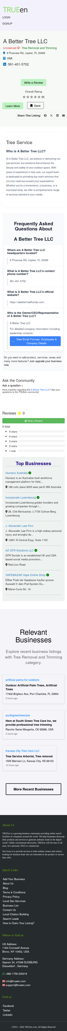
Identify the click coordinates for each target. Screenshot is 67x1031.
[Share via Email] (63, 116)
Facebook (8, 1006)
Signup (7, 23)
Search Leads (11, 919)
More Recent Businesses (33, 789)
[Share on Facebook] (45, 116)
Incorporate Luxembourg (21, 497)
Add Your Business (14, 879)
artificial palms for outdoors (22, 680)
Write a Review (33, 82)
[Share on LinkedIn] (57, 116)
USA (9, 58)
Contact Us (9, 910)
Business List (11, 905)
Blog (5, 888)
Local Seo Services (14, 901)
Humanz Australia (16, 473)
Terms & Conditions (14, 892)
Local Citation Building (16, 914)
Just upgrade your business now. (33, 363)
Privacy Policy (11, 896)
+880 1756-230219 (16, 973)
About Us (8, 883)
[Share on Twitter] (51, 116)
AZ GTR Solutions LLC (19, 550)
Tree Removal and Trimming (39, 48)
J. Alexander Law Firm (19, 526)
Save (37, 105)
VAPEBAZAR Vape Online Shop (25, 575)
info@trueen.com (16, 981)
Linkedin (7, 1015)
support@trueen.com (18, 985)
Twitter (6, 1010)
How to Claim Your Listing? (18, 923)
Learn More (13, 106)
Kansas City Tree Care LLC (22, 751)
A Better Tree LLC (40, 389)
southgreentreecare (18, 715)
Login (6, 17)
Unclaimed (11, 47)
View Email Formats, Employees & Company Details (34, 341)
